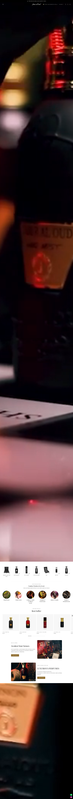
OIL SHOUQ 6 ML (57, 632)
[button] (3, 4)
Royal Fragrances (16, 575)
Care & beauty (26, 575)
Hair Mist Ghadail (36, 575)
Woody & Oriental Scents (66, 600)
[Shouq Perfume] (28, 622)
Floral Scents (7, 600)
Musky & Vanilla (54, 600)
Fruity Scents (18, 600)
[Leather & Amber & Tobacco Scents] (30, 595)
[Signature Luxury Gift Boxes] (7, 570)
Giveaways (66, 575)
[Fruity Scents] (18, 595)
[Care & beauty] (27, 570)
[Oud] (46, 570)
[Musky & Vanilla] (54, 595)
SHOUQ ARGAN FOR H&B (41, 632)
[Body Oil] (56, 570)
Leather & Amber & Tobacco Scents (30, 601)
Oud (46, 575)
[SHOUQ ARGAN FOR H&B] (45, 622)
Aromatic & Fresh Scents (42, 600)
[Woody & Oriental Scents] (66, 595)
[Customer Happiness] (71, 795)
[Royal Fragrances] (17, 570)
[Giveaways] (66, 570)
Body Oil (56, 575)
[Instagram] (71, 797)
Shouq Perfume (23, 632)
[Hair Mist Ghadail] (36, 570)
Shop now (15, 655)
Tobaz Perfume (6, 632)
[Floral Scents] (7, 595)
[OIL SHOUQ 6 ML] (62, 622)
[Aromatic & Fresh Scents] (42, 595)
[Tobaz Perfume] (11, 622)
